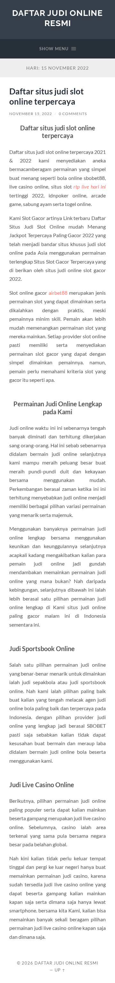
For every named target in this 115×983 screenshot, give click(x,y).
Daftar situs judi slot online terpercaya (46, 96)
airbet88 (58, 293)
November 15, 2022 (30, 113)
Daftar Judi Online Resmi (57, 18)
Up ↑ (60, 970)
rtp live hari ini (89, 186)
